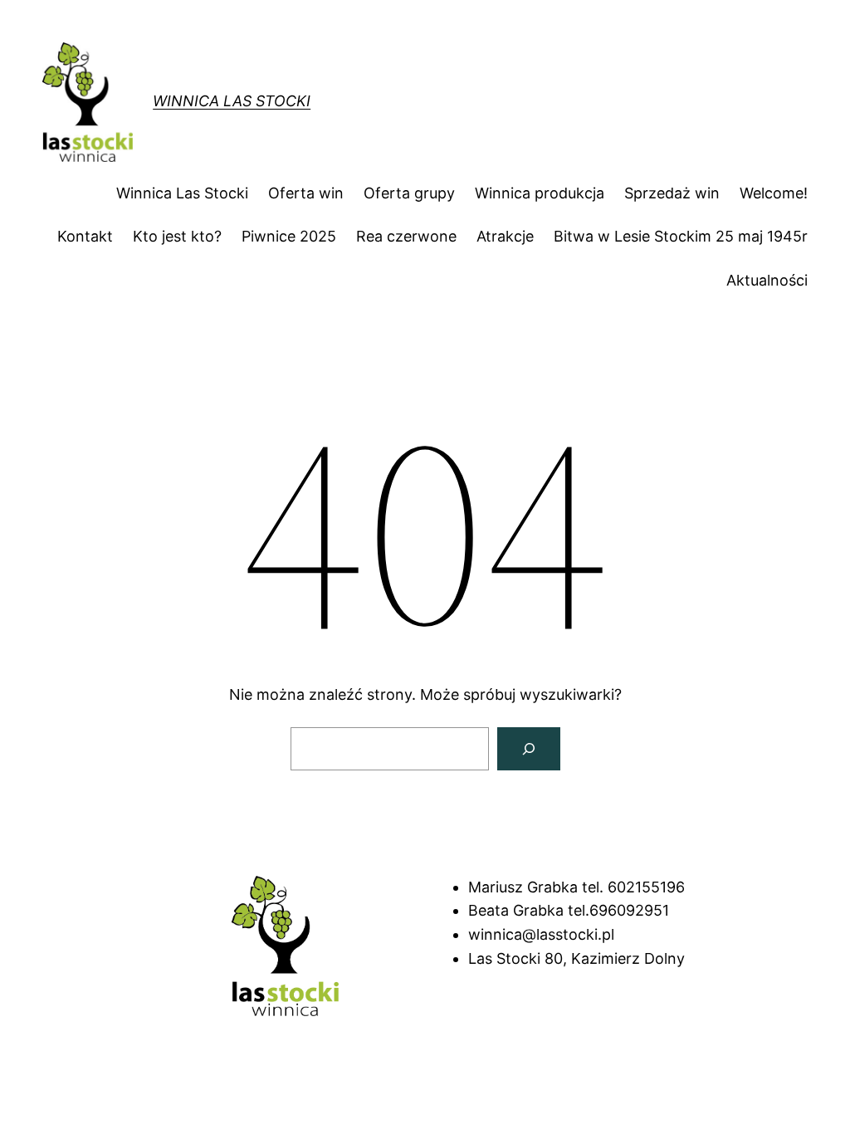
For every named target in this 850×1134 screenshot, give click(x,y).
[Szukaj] (528, 748)
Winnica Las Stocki (231, 101)
